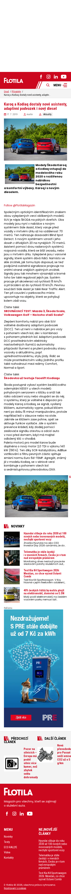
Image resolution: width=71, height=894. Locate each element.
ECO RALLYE (10, 847)
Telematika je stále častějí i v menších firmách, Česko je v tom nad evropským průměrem (52, 861)
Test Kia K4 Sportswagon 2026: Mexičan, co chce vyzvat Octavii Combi (52, 876)
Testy (7, 841)
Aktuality (47, 114)
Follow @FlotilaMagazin (19, 205)
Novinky (8, 836)
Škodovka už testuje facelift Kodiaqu (32, 378)
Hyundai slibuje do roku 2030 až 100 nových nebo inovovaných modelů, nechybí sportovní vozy (53, 845)
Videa (7, 852)
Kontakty (9, 857)
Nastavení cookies (15, 888)
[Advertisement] (35, 35)
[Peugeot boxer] (35, 668)
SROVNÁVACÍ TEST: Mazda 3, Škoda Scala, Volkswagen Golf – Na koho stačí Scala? (34, 313)
